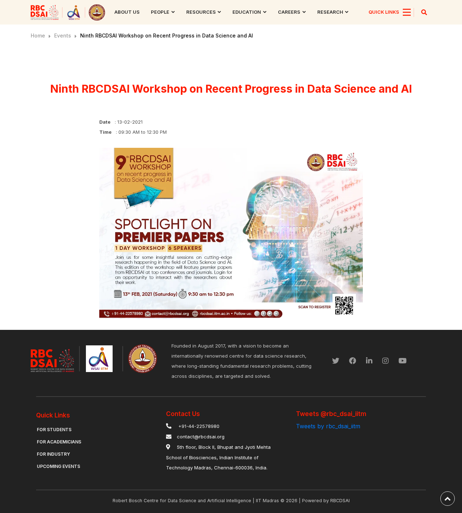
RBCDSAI (340, 500)
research (330, 12)
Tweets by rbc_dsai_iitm (328, 426)
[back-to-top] (447, 498)
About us (127, 12)
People (160, 12)
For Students (54, 429)
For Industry (53, 454)
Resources (201, 12)
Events (62, 35)
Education (246, 12)
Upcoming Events (58, 466)
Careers (289, 12)
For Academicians (59, 442)
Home (38, 35)
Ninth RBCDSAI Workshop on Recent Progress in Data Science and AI (166, 35)
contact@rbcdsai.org (201, 436)
